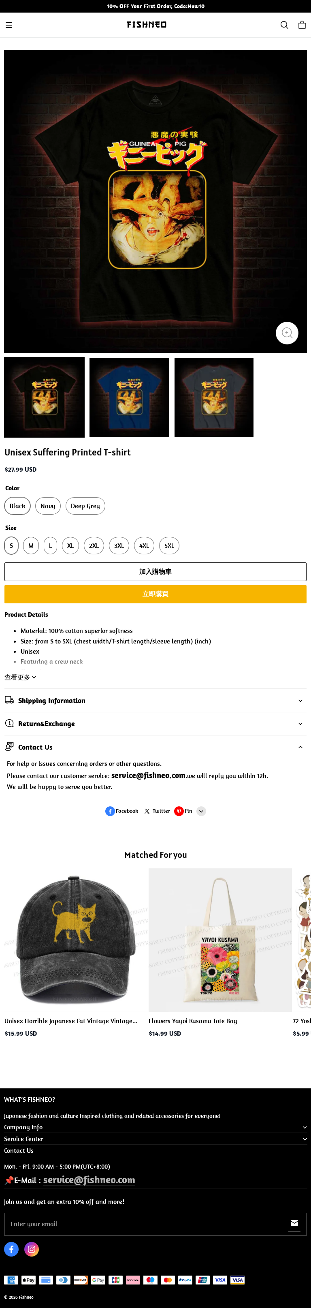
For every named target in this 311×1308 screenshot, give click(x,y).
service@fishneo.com (89, 1179)
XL (70, 545)
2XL (94, 545)
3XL (119, 545)
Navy (47, 506)
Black (17, 506)
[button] (9, 25)
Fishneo (26, 1297)
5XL (169, 545)
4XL (144, 545)
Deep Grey (85, 506)
